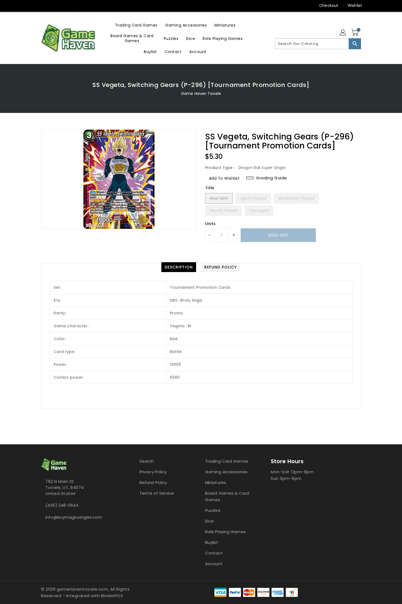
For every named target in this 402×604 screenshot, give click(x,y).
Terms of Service (156, 493)
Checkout (328, 5)
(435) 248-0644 (61, 505)
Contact (214, 553)
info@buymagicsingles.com (73, 517)
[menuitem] (136, 25)
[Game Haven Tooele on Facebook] (33, 5)
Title (209, 188)
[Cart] (355, 32)
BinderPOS (112, 596)
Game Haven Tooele (201, 93)
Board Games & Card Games (227, 496)
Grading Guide (271, 178)
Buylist (211, 542)
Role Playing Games (225, 532)
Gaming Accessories (226, 472)
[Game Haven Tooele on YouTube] (54, 5)
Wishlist (355, 5)
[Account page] (343, 32)
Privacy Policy (153, 472)
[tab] (178, 267)
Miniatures (215, 482)
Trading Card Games (226, 461)
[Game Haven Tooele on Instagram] (44, 5)
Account (214, 564)
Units (210, 224)
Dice (209, 521)
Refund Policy (153, 482)
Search (146, 461)
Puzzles (212, 510)
